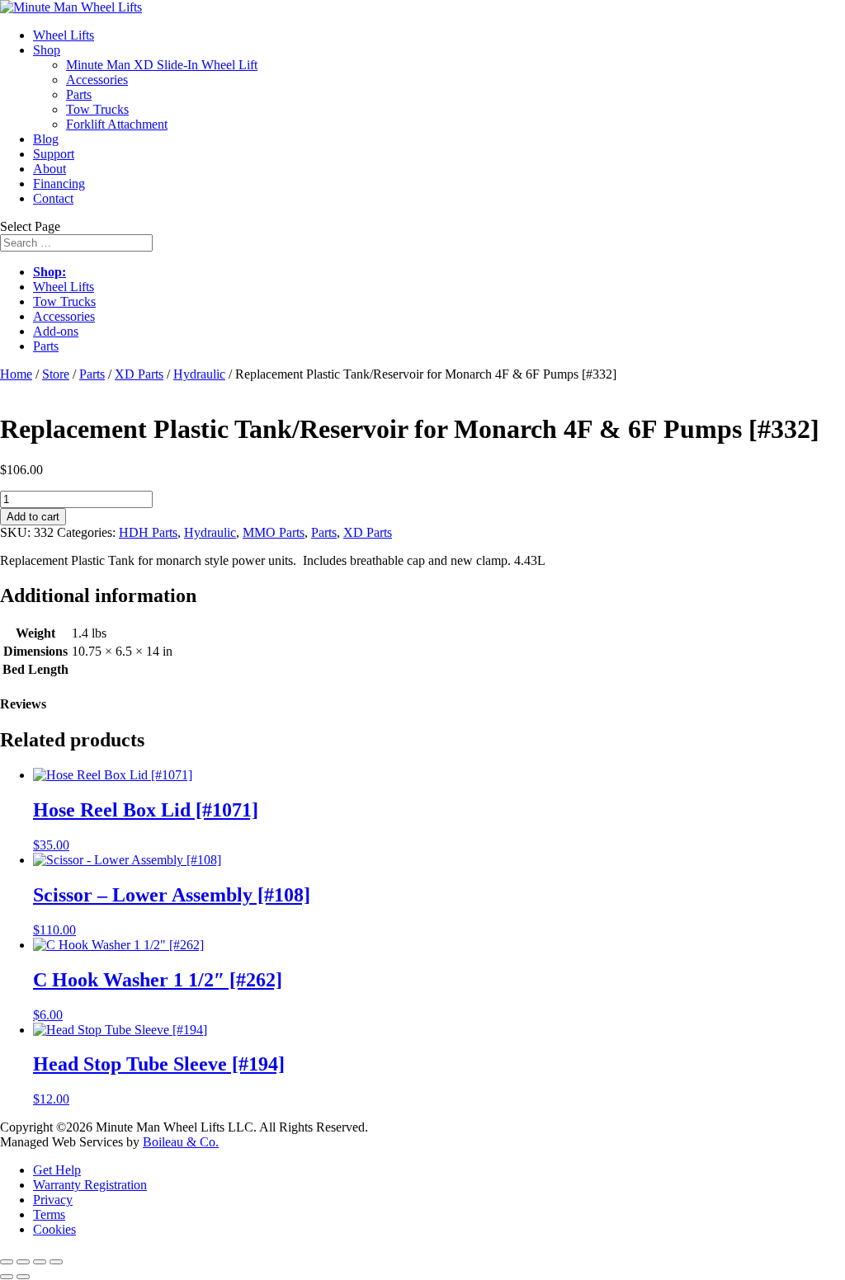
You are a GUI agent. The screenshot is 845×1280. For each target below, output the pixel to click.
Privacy (53, 1200)
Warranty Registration (90, 1185)
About (49, 169)
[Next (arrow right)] (23, 1276)
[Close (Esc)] (56, 1261)
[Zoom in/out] (6, 1261)
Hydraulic (199, 374)
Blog (46, 139)
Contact (53, 198)
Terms (49, 1214)
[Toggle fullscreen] (23, 1261)
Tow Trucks (97, 109)
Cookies (54, 1229)
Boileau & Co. (181, 1142)
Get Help (57, 1170)
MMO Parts (273, 532)
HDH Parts (148, 532)
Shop (46, 50)
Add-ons (55, 331)
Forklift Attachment (117, 124)
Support (53, 154)
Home (16, 374)
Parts (79, 94)
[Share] (39, 1261)
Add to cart (33, 517)
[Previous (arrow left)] (6, 1276)
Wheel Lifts (63, 35)
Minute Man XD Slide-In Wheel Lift (161, 65)
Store (55, 374)
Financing (59, 183)
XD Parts (139, 374)
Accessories (97, 80)
